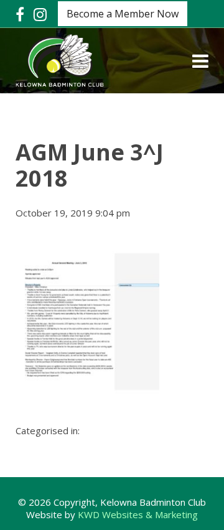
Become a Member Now (123, 14)
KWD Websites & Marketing (138, 514)
